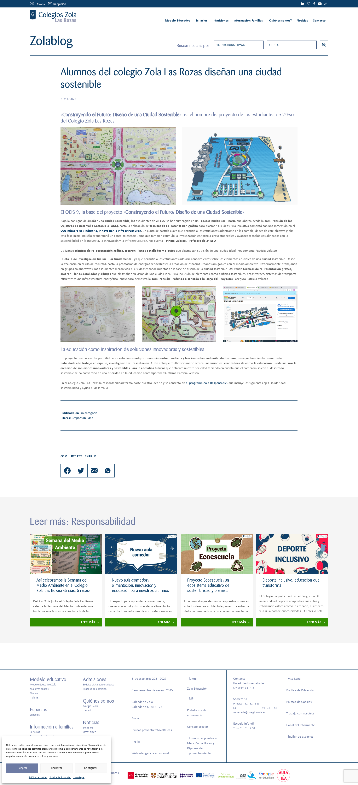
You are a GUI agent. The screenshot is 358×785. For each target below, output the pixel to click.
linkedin (302, 3)
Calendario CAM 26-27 (147, 707)
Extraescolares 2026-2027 (149, 678)
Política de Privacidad (60, 777)
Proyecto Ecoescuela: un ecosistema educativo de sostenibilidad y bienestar (208, 585)
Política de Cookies (299, 702)
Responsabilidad (82, 418)
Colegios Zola (90, 706)
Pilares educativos (230, 45)
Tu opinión (59, 4)
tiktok (325, 3)
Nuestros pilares (39, 689)
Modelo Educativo (178, 20)
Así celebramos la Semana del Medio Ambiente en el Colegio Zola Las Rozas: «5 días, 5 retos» (63, 585)
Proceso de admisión (94, 689)
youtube (319, 3)
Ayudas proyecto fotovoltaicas (152, 730)
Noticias (302, 20)
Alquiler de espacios (299, 736)
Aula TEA (35, 697)
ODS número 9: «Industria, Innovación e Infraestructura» (100, 231)
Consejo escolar (197, 726)
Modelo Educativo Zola (43, 684)
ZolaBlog (88, 727)
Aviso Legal (79, 777)
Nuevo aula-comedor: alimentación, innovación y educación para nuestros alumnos (140, 585)
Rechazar (56, 768)
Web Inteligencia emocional (150, 753)
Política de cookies (38, 777)
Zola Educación (197, 688)
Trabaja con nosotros (300, 713)
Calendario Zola (142, 702)
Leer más (88, 622)
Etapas (273, 45)
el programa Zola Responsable (206, 383)
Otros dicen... (91, 732)
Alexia (136, 741)
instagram (308, 3)
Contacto (319, 20)
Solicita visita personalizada (99, 684)
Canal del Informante (300, 725)
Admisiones (220, 20)
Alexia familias (37, 3)
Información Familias (248, 20)
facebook (314, 3)
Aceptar (22, 768)
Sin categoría (88, 413)
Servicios (35, 732)
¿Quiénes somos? (280, 20)
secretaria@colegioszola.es (249, 712)
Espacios (201, 20)
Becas (135, 718)
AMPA (191, 698)
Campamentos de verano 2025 (152, 690)
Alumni (87, 710)
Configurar (90, 768)
